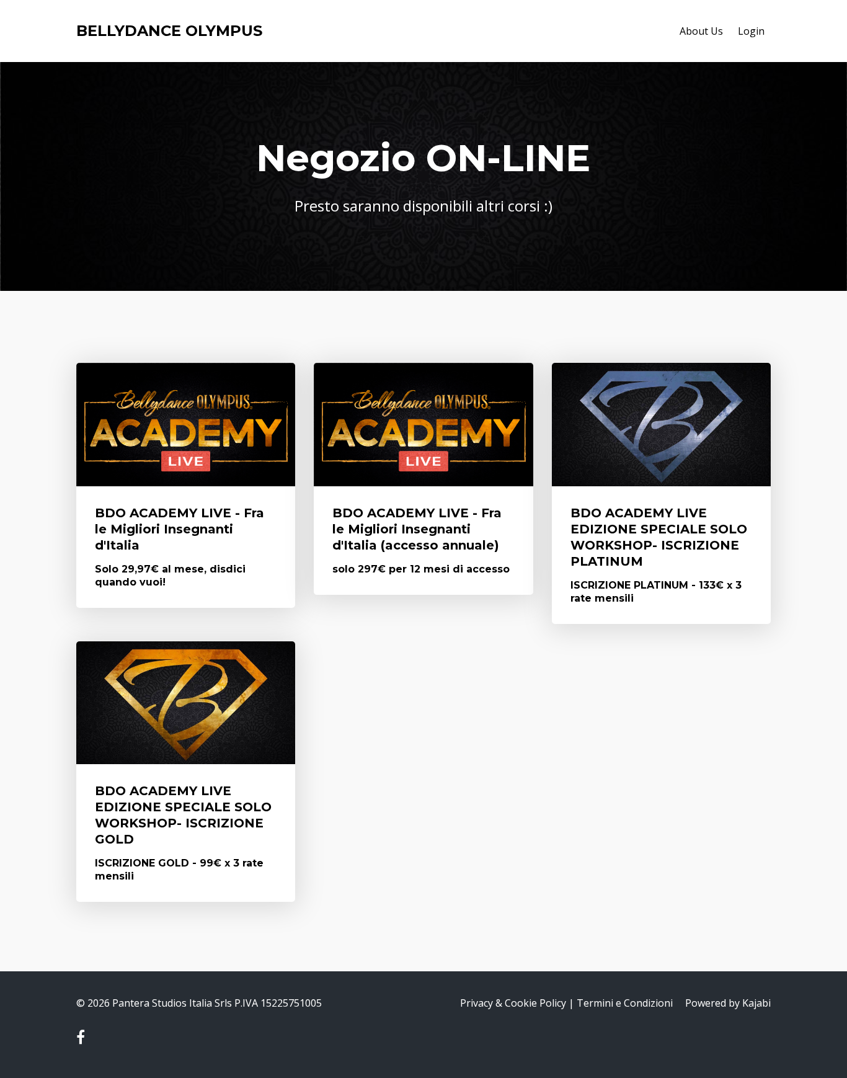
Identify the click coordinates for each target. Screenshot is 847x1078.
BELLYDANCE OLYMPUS (169, 31)
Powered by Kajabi (728, 1003)
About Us (701, 31)
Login (751, 31)
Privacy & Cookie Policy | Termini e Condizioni (566, 1003)
